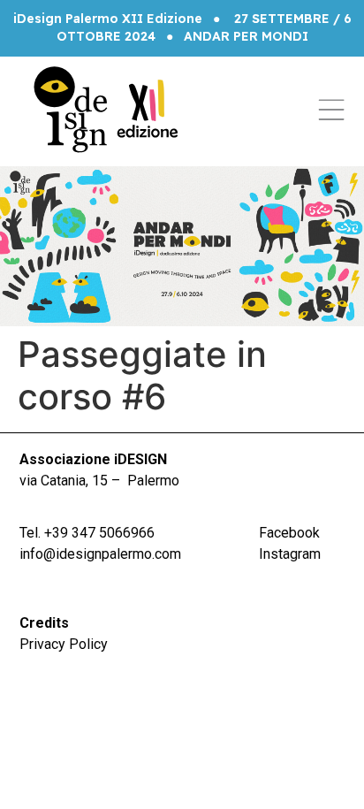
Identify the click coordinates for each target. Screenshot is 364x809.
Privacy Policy (63, 644)
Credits (44, 622)
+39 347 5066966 (99, 532)
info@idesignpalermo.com (100, 554)
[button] (331, 109)
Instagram (290, 554)
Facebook (289, 532)
